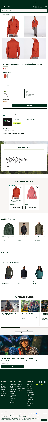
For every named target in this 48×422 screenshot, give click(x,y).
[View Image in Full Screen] (13, 26)
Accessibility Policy (22, 413)
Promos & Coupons (21, 388)
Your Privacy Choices (32, 413)
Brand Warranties (30, 403)
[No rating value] (6, 66)
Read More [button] (7, 166)
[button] (7, 99)
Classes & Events (13, 384)
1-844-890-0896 (22, 416)
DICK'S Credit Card (13, 389)
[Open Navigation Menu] (2, 6)
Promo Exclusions (30, 399)
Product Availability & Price (30, 395)
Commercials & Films (4, 393)
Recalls (28, 401)
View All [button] (45, 262)
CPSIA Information (30, 397)
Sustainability (3, 389)
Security (28, 405)
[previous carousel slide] (13, 2)
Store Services (12, 391)
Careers (2, 391)
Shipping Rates (29, 390)
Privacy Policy (12, 413)
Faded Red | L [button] (28, 204)
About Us (2, 384)
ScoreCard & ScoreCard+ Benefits (14, 387)
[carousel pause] (35, 2)
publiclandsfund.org (27, 419)
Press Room (3, 395)
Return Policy (29, 386)
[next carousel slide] (34, 2)
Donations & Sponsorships (3, 387)
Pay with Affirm (12, 402)
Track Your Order (12, 398)
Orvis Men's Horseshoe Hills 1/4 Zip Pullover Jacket (15, 201)
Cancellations (29, 388)
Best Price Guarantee (30, 392)
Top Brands (20, 390)
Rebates (19, 386)
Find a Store (20, 384)
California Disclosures (43, 413)
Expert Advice (29, 384)
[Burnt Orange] (5, 76)
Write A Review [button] (44, 252)
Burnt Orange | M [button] (13, 204)
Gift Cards (11, 400)
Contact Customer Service (13, 396)
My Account (12, 393)
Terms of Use (3, 413)
